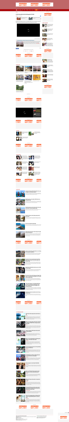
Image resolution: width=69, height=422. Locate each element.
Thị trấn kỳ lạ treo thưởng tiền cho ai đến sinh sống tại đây (19, 81)
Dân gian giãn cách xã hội (36, 80)
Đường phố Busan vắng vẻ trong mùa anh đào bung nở (25, 40)
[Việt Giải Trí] (16, 10)
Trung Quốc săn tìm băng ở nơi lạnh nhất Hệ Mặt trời (25, 138)
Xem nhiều (34, 108)
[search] (50, 9)
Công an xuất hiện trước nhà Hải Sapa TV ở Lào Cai (50, 34)
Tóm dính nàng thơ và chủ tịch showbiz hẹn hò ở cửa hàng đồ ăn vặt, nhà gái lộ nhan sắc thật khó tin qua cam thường (50, 44)
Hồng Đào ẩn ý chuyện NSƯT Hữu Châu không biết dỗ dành (50, 80)
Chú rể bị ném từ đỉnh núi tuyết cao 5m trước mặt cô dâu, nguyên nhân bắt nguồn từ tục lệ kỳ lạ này (28, 81)
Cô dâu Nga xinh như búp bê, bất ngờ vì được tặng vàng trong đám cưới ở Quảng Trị (37, 111)
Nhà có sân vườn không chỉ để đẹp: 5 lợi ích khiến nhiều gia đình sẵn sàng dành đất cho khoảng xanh (37, 173)
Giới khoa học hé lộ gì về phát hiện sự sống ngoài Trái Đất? (25, 133)
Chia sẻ (18, 48)
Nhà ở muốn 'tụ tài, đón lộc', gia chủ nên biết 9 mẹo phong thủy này (25, 173)
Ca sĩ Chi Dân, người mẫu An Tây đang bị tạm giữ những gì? (50, 39)
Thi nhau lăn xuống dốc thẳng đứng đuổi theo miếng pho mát (19, 91)
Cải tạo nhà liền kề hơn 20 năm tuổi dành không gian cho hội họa (25, 163)
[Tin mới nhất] (18, 10)
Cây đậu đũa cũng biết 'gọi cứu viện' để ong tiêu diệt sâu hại (37, 133)
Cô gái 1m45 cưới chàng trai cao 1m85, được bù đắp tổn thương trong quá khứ (37, 114)
